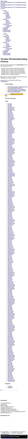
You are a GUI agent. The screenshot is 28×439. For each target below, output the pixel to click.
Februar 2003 (11, 377)
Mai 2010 (10, 278)
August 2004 (10, 360)
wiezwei (2, 80)
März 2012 (10, 260)
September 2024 (11, 109)
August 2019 (10, 166)
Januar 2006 (10, 339)
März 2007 (10, 323)
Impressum (14, 433)
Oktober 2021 (11, 141)
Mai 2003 (10, 373)
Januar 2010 (10, 283)
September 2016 (11, 195)
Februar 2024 (11, 114)
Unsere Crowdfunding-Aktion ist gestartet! (17, 90)
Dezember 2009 (11, 284)
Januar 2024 (10, 116)
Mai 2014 (10, 228)
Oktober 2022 (11, 130)
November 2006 (11, 327)
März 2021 (10, 146)
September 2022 (11, 131)
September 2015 (11, 210)
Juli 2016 (10, 197)
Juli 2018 (10, 177)
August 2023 (10, 119)
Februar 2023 (11, 127)
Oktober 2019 (11, 163)
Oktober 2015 (11, 208)
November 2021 (11, 140)
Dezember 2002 (11, 379)
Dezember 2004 (11, 355)
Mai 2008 (10, 307)
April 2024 (10, 112)
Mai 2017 (10, 188)
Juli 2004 (10, 361)
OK (3, 437)
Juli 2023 (10, 120)
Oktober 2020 (11, 151)
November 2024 (11, 107)
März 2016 (10, 202)
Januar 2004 (10, 367)
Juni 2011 (10, 265)
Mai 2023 (10, 123)
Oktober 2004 (11, 357)
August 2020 (10, 153)
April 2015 (10, 216)
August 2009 (10, 289)
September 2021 (11, 142)
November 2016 (11, 192)
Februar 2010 (11, 282)
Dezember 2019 (11, 161)
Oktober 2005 (11, 343)
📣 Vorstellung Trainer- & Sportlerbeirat (16, 89)
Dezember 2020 (11, 149)
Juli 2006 (10, 332)
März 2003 (10, 376)
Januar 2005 (10, 354)
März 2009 (10, 295)
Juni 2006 (10, 333)
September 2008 (11, 302)
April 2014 (10, 229)
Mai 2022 (10, 136)
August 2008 (10, 304)
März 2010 (10, 280)
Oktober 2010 (11, 273)
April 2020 (10, 157)
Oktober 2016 (11, 194)
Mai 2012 (10, 257)
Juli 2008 (10, 305)
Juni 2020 (10, 155)
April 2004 (10, 363)
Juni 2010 (10, 277)
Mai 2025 (10, 106)
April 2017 (10, 189)
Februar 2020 (11, 160)
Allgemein (5, 81)
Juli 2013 (10, 240)
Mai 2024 (10, 111)
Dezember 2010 (11, 272)
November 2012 (11, 250)
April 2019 (10, 169)
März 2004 (10, 365)
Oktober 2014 (11, 222)
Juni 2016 (10, 199)
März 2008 (10, 310)
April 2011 (10, 267)
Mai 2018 (10, 178)
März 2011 (10, 268)
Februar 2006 (11, 338)
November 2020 (11, 150)
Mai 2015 (10, 214)
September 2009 (11, 288)
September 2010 (11, 274)
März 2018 (10, 180)
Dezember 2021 (11, 139)
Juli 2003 (10, 372)
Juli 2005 (10, 346)
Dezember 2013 (11, 234)
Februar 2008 (11, 311)
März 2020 (10, 158)
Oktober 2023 (11, 117)
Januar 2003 (10, 378)
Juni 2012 (10, 256)
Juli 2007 (10, 319)
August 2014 (10, 224)
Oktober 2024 (11, 108)
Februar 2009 (11, 296)
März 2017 (10, 190)
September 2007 (11, 317)
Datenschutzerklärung (8, 437)
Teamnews (10, 387)
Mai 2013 (10, 243)
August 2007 (10, 318)
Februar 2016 (11, 203)
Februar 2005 (11, 352)
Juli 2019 (10, 167)
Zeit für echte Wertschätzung (14, 91)
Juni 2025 (10, 105)
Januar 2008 (10, 312)
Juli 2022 (10, 134)
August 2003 (10, 371)
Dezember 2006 (11, 326)
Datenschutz (20, 433)
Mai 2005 (10, 349)
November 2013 (11, 235)
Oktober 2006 (11, 328)
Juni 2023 (10, 122)
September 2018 (11, 175)
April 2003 (10, 374)
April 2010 (10, 279)
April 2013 (10, 244)
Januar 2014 (10, 233)
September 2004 (11, 359)
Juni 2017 (10, 186)
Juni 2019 (10, 168)
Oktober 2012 (11, 251)
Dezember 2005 (11, 340)
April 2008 (10, 308)
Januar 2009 (10, 298)
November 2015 (11, 207)
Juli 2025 (10, 103)
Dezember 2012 (11, 249)
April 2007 (10, 322)
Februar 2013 (11, 246)
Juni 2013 (10, 241)
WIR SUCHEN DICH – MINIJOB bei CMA (17, 86)
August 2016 (10, 196)
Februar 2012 (11, 261)
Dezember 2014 (11, 219)
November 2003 (11, 368)
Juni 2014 (10, 227)
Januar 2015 (10, 218)
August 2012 (10, 254)
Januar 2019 (10, 172)
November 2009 (11, 285)
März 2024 (10, 113)
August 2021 (10, 144)
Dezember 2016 (11, 191)
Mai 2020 (10, 156)
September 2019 (11, 164)
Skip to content (4, 1)
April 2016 (10, 201)
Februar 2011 (10, 269)
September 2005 (11, 344)
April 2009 (10, 294)
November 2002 (11, 381)
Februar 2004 (11, 366)
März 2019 (10, 171)
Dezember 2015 (11, 206)
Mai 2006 (10, 334)
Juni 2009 (10, 291)
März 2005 (10, 351)
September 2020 (11, 152)
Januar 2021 (10, 147)
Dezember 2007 (11, 313)
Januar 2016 (10, 205)
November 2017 (11, 184)
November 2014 (11, 221)
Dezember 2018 (11, 173)
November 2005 (11, 341)
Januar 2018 (10, 183)
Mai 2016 (10, 200)
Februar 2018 (11, 181)
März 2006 (10, 337)
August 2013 (10, 239)
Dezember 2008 (11, 299)
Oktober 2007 (11, 316)
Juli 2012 (10, 255)
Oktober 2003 (11, 370)
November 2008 (11, 300)
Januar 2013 (10, 247)
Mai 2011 (10, 266)
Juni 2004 (10, 362)
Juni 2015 (10, 213)
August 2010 (10, 276)
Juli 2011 (10, 263)
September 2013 (11, 238)
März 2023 (10, 125)
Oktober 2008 (11, 301)
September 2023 (11, 118)
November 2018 (11, 174)
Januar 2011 (10, 271)
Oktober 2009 (11, 287)
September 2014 (11, 223)
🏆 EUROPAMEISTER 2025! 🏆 (15, 88)
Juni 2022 (10, 135)
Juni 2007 (10, 321)
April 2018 (10, 179)
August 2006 (10, 330)
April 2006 (10, 335)
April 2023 (10, 124)
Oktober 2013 (11, 236)
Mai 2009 (10, 293)
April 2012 (10, 258)
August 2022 (10, 133)
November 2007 (11, 315)
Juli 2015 (10, 212)
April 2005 (10, 350)
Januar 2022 (10, 138)
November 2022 (11, 129)
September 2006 (11, 329)
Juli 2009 (10, 290)
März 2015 (10, 217)
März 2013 (10, 245)
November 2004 (11, 356)
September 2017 (11, 185)
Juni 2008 (10, 306)
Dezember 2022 (11, 128)
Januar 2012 (10, 262)
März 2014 (10, 230)
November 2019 (11, 162)
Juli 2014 (10, 225)
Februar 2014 (11, 232)
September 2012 (11, 252)
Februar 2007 (11, 324)
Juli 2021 (10, 145)
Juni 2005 (10, 348)
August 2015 (10, 211)
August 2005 (10, 345)
